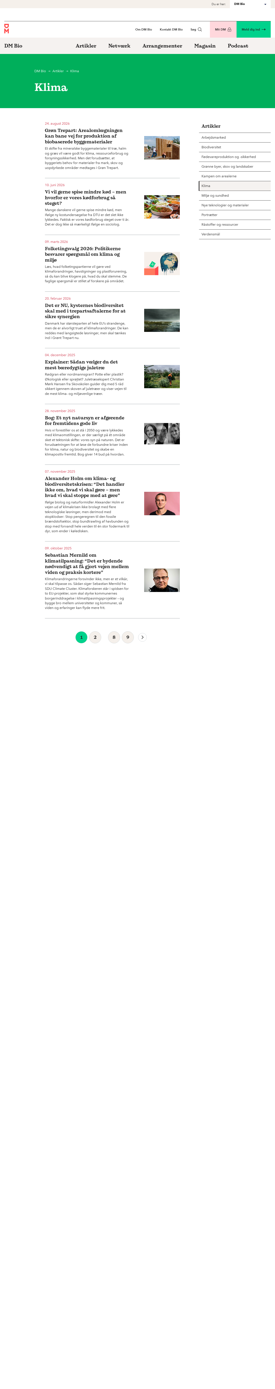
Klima (206, 186)
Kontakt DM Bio (171, 29)
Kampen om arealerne (219, 176)
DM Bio (40, 71)
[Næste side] (142, 637)
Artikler (58, 71)
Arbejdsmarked (214, 137)
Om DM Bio (143, 29)
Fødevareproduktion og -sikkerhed (229, 157)
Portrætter (209, 215)
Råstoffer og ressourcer (220, 224)
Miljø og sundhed (215, 195)
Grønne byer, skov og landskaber (227, 166)
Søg (193, 29)
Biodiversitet (211, 147)
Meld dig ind (251, 29)
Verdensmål (211, 234)
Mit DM (220, 29)
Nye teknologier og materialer (225, 205)
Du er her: (219, 4)
